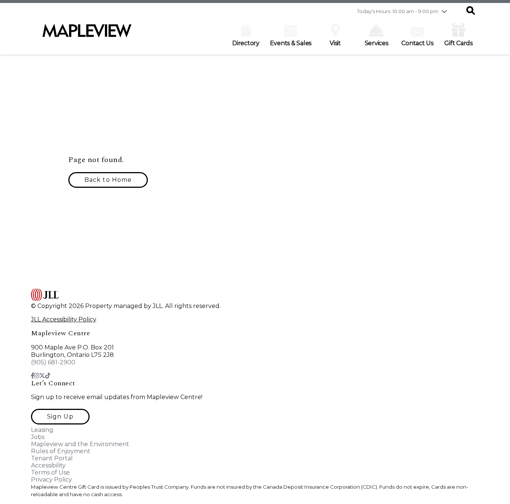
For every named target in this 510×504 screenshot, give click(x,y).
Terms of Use (50, 472)
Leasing (42, 429)
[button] (470, 11)
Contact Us (417, 43)
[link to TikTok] (47, 375)
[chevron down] (444, 11)
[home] (87, 34)
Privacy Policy (51, 479)
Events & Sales (291, 43)
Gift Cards (458, 43)
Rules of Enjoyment (60, 451)
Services (376, 43)
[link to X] (42, 375)
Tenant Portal (52, 458)
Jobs (37, 437)
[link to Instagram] (36, 375)
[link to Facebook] (32, 375)
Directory (245, 43)
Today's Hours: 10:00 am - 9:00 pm (397, 11)
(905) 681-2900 (53, 362)
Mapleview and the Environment (80, 444)
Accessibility (48, 465)
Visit (335, 43)
